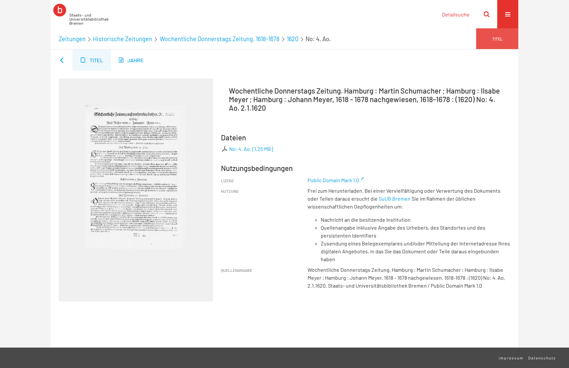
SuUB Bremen (395, 198)
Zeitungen (72, 38)
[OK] (486, 14)
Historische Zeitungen (122, 38)
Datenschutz (542, 357)
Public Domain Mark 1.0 (333, 180)
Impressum (511, 357)
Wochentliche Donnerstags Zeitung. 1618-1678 (220, 38)
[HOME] (81, 14)
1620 (292, 38)
